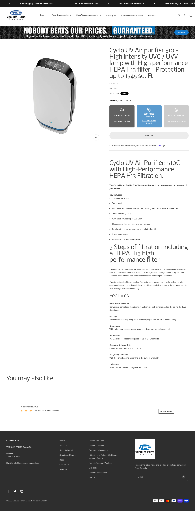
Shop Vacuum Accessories (87, 15)
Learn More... (181, 32)
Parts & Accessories (60, 15)
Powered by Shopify (39, 501)
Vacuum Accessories (98, 472)
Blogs (61, 460)
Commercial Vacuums (98, 450)
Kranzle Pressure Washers (132, 15)
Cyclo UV (113, 83)
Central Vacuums (96, 441)
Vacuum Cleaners (96, 445)
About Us (63, 445)
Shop (42, 15)
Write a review (166, 411)
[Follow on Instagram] (21, 491)
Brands (92, 477)
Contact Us (64, 464)
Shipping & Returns (67, 455)
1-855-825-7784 (13, 457)
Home (62, 441)
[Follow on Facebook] (8, 491)
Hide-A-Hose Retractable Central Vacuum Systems (103, 456)
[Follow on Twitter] (15, 491)
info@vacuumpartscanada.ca (26, 463)
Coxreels (151, 15)
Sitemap (63, 469)
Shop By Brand (66, 450)
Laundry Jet (111, 15)
